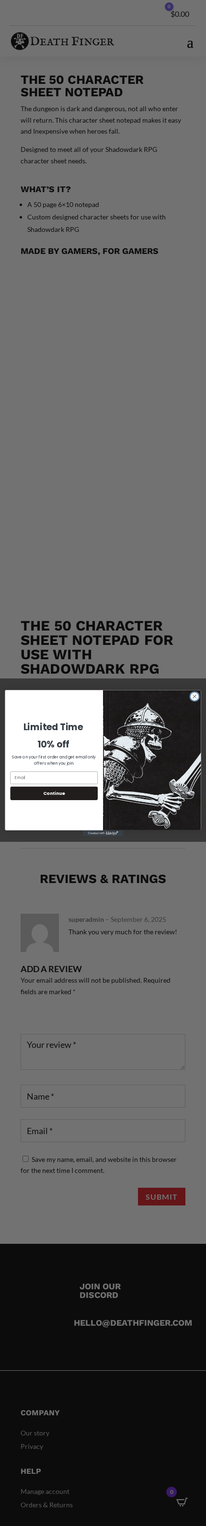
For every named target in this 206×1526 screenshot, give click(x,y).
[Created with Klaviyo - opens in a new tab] (103, 833)
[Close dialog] (194, 696)
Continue (54, 793)
